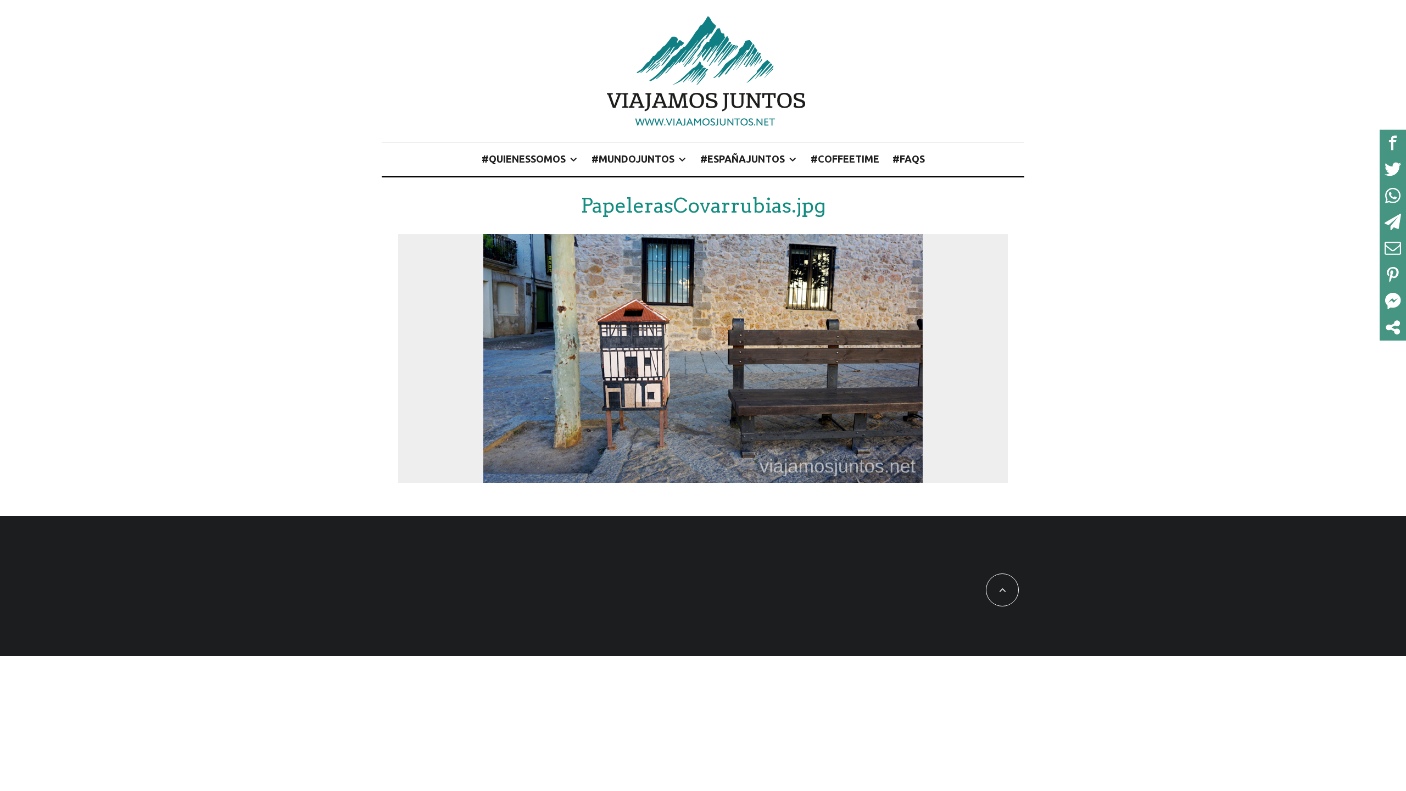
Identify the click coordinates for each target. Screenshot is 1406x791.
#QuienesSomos (524, 158)
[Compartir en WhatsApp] (1393, 195)
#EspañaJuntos (742, 158)
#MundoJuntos (633, 158)
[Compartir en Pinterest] (1393, 274)
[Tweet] (1393, 169)
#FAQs (908, 158)
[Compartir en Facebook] (1393, 143)
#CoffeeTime (845, 158)
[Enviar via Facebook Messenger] (1393, 301)
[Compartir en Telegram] (1393, 222)
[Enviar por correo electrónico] (1393, 248)
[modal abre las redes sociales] (1393, 327)
